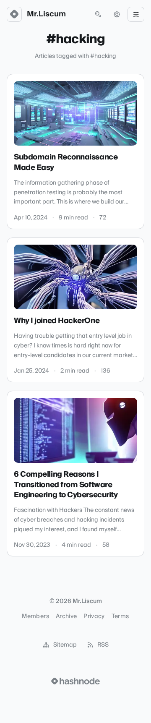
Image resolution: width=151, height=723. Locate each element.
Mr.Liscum (46, 14)
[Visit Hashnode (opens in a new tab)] (75, 681)
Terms (120, 616)
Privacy (93, 616)
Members (35, 616)
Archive (66, 616)
